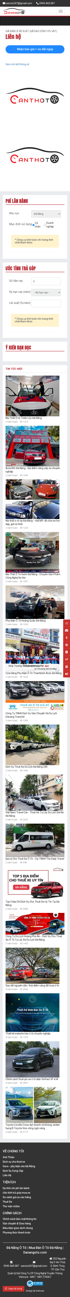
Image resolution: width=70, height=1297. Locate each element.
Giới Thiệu (8, 1157)
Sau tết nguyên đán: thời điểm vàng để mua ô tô (32, 985)
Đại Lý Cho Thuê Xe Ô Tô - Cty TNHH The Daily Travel (35, 858)
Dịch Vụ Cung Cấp (13, 1170)
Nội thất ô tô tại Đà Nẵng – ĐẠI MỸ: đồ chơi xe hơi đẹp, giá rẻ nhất (33, 522)
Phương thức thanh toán (16, 1232)
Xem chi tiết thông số (17, 64)
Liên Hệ (7, 1175)
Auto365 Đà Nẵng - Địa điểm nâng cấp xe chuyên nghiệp (33, 470)
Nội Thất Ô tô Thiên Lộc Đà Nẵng (24, 418)
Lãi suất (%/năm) (20, 303)
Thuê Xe (7, 1201)
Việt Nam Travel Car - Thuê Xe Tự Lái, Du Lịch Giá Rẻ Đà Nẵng (35, 814)
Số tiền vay (16, 281)
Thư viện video (11, 1206)
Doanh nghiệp (50, 224)
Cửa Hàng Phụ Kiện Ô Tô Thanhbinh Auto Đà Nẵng (34, 673)
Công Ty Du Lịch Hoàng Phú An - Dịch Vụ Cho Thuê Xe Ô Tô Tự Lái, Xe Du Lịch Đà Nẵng (34, 938)
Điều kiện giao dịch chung (18, 1228)
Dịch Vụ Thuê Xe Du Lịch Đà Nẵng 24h (27, 766)
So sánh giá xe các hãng (17, 1197)
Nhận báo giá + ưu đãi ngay (35, 49)
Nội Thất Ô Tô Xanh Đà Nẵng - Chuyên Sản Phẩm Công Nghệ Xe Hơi (33, 576)
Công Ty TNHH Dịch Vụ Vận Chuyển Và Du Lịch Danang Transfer (31, 715)
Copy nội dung (14, 1288)
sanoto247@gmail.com (18, 3)
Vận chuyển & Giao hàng (17, 1223)
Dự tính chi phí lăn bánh (16, 1188)
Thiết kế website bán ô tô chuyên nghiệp (28, 1033)
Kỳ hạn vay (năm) (20, 292)
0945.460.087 (47, 3)
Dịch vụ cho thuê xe (14, 1161)
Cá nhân (38, 224)
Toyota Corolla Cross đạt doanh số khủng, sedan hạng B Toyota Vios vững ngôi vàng (33, 1126)
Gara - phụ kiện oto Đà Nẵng (19, 1166)
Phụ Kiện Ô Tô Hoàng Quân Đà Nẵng (26, 620)
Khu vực (14, 213)
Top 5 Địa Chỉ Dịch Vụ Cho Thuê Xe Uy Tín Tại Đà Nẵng (32, 903)
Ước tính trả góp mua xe (16, 1192)
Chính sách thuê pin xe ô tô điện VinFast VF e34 (32, 1079)
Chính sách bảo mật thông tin (19, 1218)
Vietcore (40, 1291)
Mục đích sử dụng (20, 224)
